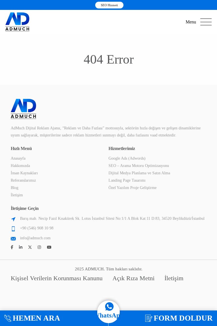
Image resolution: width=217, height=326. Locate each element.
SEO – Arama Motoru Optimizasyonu (138, 166)
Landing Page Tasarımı (127, 180)
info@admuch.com (35, 238)
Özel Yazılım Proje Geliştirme (132, 188)
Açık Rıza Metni (133, 278)
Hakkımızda (20, 166)
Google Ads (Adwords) (127, 158)
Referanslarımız (23, 180)
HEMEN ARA (36, 318)
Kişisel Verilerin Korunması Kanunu (57, 278)
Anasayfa (18, 158)
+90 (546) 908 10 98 (36, 228)
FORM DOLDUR (183, 318)
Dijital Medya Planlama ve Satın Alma (139, 173)
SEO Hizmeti (109, 5)
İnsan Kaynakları (24, 173)
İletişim (17, 195)
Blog (14, 188)
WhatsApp (108, 315)
